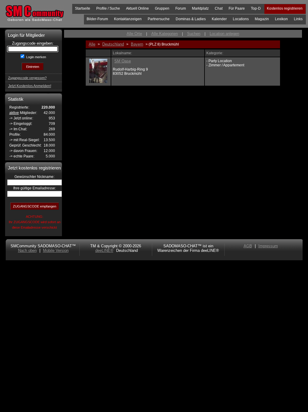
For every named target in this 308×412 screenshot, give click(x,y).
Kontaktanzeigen (128, 19)
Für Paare (237, 8)
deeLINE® (104, 250)
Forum (180, 8)
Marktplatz (200, 8)
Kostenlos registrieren (285, 8)
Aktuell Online (137, 8)
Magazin (262, 19)
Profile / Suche (108, 8)
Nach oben (27, 250)
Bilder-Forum (97, 19)
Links (298, 19)
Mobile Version (56, 250)
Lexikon (281, 19)
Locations (241, 19)
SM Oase (122, 61)
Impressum (268, 246)
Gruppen (162, 8)
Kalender (219, 19)
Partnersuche (159, 19)
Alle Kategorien (164, 33)
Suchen (193, 33)
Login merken (35, 57)
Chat (219, 8)
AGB (248, 246)
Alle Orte (134, 33)
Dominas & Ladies (191, 19)
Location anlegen (224, 33)
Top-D (256, 8)
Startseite (82, 8)
